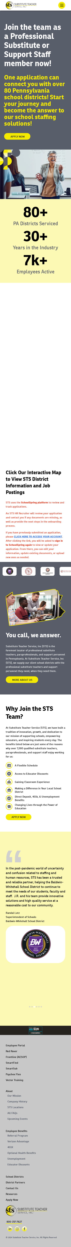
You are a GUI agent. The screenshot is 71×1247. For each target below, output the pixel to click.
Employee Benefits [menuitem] (16, 1131)
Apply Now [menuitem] (12, 1199)
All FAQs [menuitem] (12, 1113)
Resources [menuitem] (11, 1194)
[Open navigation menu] (61, 5)
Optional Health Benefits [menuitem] (21, 1153)
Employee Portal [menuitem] (15, 1045)
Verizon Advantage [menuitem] (18, 1141)
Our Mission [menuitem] (14, 1095)
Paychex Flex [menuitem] (13, 1074)
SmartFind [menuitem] (12, 1062)
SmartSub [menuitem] (12, 1068)
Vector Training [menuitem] (14, 1080)
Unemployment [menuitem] (16, 1158)
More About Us (22, 680)
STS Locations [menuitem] (15, 1107)
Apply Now (18, 136)
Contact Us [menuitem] (12, 1188)
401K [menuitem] (10, 1147)
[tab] (29, 1006)
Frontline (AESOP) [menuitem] (16, 1057)
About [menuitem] (9, 1091)
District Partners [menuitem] (15, 1182)
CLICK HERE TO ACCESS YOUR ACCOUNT (38, 536)
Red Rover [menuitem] (11, 1051)
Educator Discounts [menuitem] (18, 1164)
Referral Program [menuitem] (17, 1135)
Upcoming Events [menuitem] (17, 1119)
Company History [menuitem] (17, 1101)
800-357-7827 (14, 1221)
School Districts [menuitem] (15, 1176)
